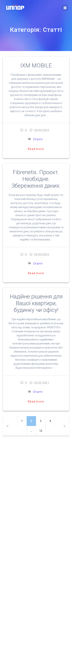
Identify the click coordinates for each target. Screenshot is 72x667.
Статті (38, 139)
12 (42, 430)
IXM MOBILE (36, 65)
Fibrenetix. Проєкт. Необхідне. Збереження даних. (36, 179)
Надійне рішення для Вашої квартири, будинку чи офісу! (36, 303)
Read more (36, 148)
